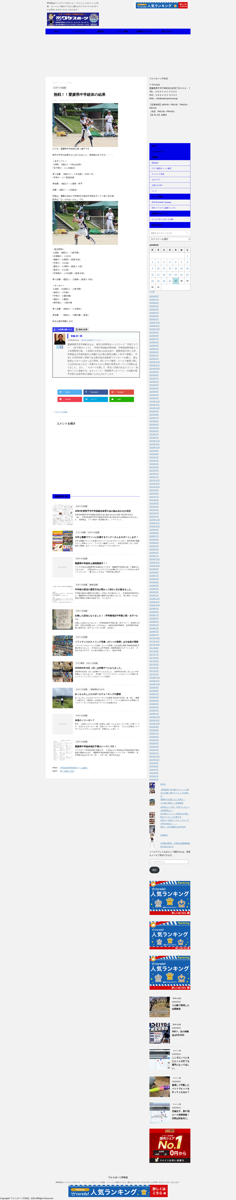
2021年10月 (154, 487)
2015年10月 (154, 724)
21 (181, 274)
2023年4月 (154, 428)
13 (176, 268)
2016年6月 (154, 697)
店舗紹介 (100, 31)
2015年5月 (154, 740)
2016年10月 (154, 684)
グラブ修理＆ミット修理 (161, 168)
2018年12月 (154, 599)
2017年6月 (154, 658)
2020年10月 (154, 526)
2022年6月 (154, 461)
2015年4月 (154, 743)
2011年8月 (153, 766)
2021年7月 (154, 497)
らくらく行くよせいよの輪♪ (163, 219)
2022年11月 (154, 444)
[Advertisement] (118, 55)
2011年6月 (153, 773)
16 (152, 274)
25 (164, 281)
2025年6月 (154, 342)
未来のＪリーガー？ (85, 720)
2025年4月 (154, 349)
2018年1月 (154, 635)
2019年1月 (154, 595)
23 (152, 281)
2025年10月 (154, 329)
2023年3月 (154, 431)
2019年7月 (154, 576)
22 (187, 274)
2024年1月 (154, 398)
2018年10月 (154, 605)
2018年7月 (154, 615)
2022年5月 (154, 464)
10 (158, 268)
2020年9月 (154, 530)
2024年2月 (154, 395)
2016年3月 (154, 707)
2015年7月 (154, 733)
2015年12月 (154, 717)
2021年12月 (154, 480)
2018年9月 (154, 608)
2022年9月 (154, 451)
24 (158, 281)
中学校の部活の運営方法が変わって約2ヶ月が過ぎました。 (104, 589)
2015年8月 (154, 730)
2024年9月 (154, 372)
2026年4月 (154, 309)
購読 (154, 870)
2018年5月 (154, 622)
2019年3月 (154, 589)
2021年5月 (154, 503)
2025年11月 (154, 326)
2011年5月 (153, 776)
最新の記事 (83, 329)
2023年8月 (154, 415)
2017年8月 (154, 651)
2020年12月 (154, 520)
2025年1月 (154, 359)
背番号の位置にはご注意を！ (172, 799)
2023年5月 (154, 424)
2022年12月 (154, 441)
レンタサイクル (78, 31)
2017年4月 (154, 664)
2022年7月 (154, 457)
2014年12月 (154, 756)
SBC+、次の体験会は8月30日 (173, 827)
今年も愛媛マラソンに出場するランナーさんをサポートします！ (106, 537)
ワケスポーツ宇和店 (118, 1177)
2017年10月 (154, 645)
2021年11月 (154, 484)
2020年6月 (154, 539)
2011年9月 (153, 763)
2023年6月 (154, 421)
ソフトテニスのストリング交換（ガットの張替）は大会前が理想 (106, 642)
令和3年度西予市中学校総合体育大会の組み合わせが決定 (103, 511)
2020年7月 (154, 536)
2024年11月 (154, 365)
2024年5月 (154, 385)
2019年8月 (154, 572)
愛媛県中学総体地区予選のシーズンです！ (95, 746)
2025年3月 (154, 352)
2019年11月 (154, 562)
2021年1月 (154, 516)
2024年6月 (154, 382)
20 (176, 274)
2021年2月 (154, 513)
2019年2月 (154, 592)
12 (170, 268)
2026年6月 (154, 303)
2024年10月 (154, 368)
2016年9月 (154, 687)
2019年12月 (154, 559)
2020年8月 (154, 533)
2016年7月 (154, 694)
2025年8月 (154, 336)
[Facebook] (61, 347)
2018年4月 (154, 625)
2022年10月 (154, 447)
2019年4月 (154, 585)
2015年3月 (154, 747)
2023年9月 (154, 411)
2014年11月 (154, 760)
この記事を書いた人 (64, 329)
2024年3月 (154, 392)
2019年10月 (154, 566)
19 (170, 274)
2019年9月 (154, 569)
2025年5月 (154, 345)
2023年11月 (154, 405)
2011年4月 (153, 779)
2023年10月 (154, 408)
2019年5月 (154, 582)
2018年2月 (154, 631)
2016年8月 (154, 691)
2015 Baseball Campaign (161, 202)
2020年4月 (154, 546)
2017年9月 (154, 648)
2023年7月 (154, 418)
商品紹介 (155, 163)
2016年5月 (154, 701)
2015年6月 (154, 737)
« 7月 (152, 292)
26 (170, 281)
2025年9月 (154, 332)
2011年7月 (153, 770)
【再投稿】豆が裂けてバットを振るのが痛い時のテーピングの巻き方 (174, 793)
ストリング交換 (158, 174)
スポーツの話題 (61, 412)
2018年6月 (154, 618)
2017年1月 (154, 674)
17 (158, 274)
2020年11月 (154, 523)
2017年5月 (154, 661)
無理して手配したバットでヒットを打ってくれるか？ (180, 1088)
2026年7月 (154, 299)
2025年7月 (154, 339)
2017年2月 (154, 671)
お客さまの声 (157, 185)
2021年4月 (154, 507)
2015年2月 (154, 750)
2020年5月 (154, 543)
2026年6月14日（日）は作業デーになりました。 (99, 668)
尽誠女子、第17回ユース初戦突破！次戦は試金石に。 (181, 1114)
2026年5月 (154, 306)
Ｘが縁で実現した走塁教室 (171, 803)
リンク (154, 191)
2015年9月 (154, 727)
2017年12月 (154, 638)
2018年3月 (154, 628)
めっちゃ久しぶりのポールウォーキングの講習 (98, 694)
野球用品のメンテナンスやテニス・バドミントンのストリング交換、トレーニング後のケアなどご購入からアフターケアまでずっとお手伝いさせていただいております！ (118, 1182)
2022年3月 (154, 470)
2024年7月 (154, 378)
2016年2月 (154, 710)
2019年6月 (154, 579)
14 (181, 268)
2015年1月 (154, 753)
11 (164, 268)
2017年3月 (154, 668)
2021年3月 (154, 510)
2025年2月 (154, 355)
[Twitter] (58, 347)
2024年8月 (154, 375)
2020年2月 (154, 553)
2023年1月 (154, 438)
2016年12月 (154, 677)
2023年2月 (154, 434)
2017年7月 (154, 654)
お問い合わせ (166, 31)
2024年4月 (154, 388)
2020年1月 (154, 556)
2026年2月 (154, 316)
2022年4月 (154, 467)
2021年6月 (154, 500)
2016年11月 (154, 681)
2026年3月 (154, 313)
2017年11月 (154, 641)
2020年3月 (154, 549)
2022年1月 (154, 477)
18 (164, 274)
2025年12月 (154, 322)
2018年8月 (154, 612)
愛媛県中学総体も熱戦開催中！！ (91, 563)
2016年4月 (154, 704)
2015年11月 (154, 720)
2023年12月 (154, 401)
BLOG (56, 31)
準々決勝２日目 (67, 771)
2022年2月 (154, 474)
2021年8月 (154, 493)
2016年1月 (154, 714)
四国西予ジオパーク (145, 31)
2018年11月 (154, 602)
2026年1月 (154, 319)
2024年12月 (154, 362)
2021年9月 (154, 490)
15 (187, 268)
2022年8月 (154, 454)
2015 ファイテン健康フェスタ (163, 208)
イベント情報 (122, 31)
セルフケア (156, 180)
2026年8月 (154, 296)
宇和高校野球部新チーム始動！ (74, 768)
